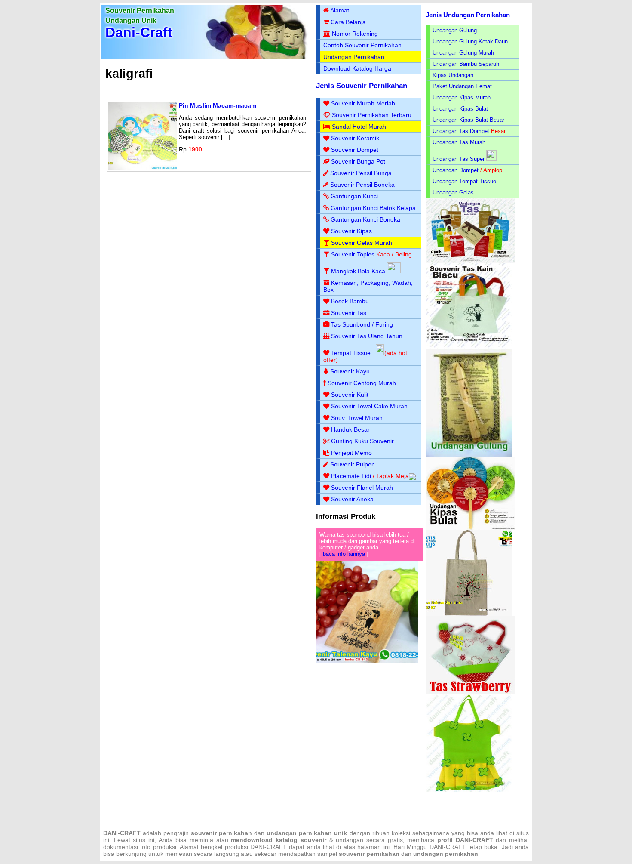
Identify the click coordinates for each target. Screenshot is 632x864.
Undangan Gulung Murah (463, 52)
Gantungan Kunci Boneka (365, 219)
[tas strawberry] (470, 692)
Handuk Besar (350, 429)
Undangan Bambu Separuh (466, 64)
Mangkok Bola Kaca (359, 271)
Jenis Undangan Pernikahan (468, 15)
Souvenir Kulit (349, 394)
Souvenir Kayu (350, 371)
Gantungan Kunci (354, 196)
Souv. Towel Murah (357, 417)
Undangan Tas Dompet (461, 131)
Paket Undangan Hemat (462, 86)
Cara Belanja (348, 22)
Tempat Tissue (351, 352)
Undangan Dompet (456, 170)
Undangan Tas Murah (459, 142)
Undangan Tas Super (459, 159)
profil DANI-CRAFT (465, 839)
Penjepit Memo (351, 452)
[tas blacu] (469, 347)
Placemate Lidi (351, 475)
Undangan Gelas (453, 192)
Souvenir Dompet (354, 149)
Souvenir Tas (348, 312)
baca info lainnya (344, 554)
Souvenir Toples (352, 254)
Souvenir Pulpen (352, 464)
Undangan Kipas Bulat (460, 108)
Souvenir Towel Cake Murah (369, 406)
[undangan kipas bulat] (470, 528)
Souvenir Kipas (351, 231)
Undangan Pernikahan (353, 56)
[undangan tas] (470, 261)
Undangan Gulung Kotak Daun (470, 41)
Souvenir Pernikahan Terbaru (371, 114)
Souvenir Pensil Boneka (362, 184)
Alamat (339, 10)
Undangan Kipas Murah (462, 97)
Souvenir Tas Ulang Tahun (366, 336)
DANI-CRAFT (448, 846)
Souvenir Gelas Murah (361, 242)
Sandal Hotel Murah (359, 126)
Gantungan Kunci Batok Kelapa (373, 207)
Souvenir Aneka (352, 499)
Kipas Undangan (453, 75)
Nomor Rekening (355, 33)
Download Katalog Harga (357, 68)
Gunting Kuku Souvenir (362, 441)
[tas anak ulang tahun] (469, 790)
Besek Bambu (350, 301)
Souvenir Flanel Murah (362, 487)
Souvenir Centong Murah (362, 383)
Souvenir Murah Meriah (363, 103)
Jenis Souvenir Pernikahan (361, 86)
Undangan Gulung (455, 30)
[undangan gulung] (469, 454)
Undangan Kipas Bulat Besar (468, 120)
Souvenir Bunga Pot (358, 161)
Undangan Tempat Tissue (464, 181)
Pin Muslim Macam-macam (217, 105)
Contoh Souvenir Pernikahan (362, 45)
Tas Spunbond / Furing (362, 324)
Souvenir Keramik (355, 138)
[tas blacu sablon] (469, 614)
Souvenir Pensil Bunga (361, 173)
